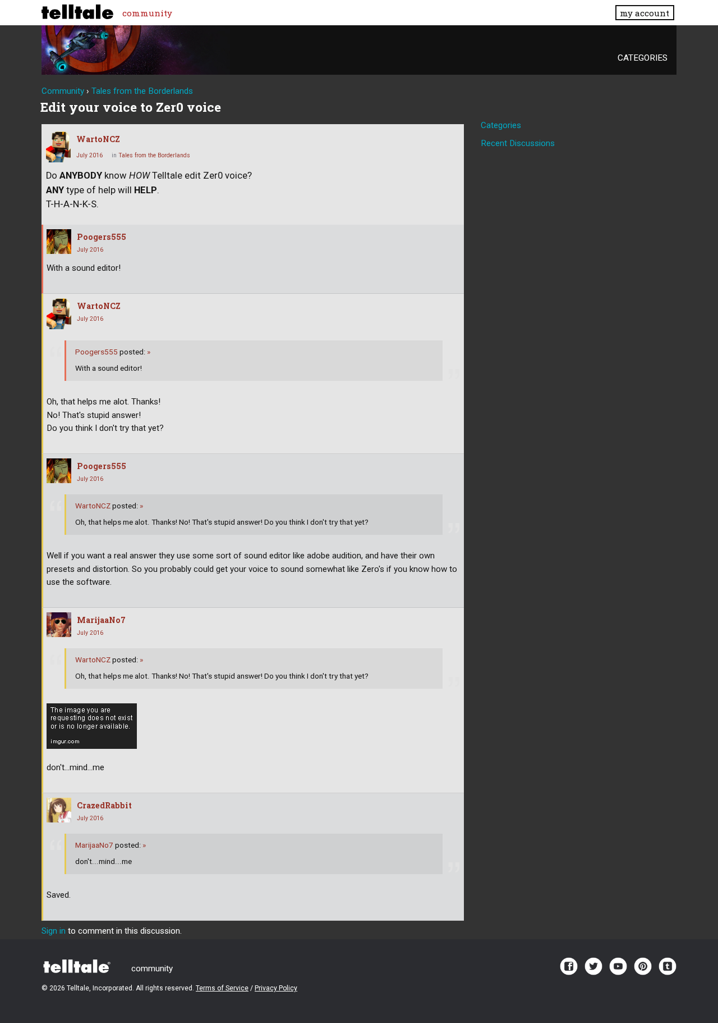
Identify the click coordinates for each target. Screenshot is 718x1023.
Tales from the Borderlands (154, 155)
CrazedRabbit (104, 805)
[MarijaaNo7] (59, 624)
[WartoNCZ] (58, 146)
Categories (643, 58)
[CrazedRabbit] (59, 810)
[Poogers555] (59, 241)
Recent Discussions (518, 143)
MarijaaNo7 (101, 620)
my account (644, 13)
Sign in (54, 931)
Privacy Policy (276, 988)
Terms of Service (222, 988)
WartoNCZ (98, 139)
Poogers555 (101, 236)
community (147, 13)
